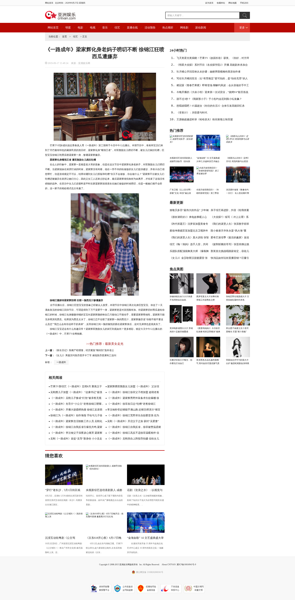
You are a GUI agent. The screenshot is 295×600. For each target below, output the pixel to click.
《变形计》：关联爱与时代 (192, 112)
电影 (80, 27)
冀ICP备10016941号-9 (186, 564)
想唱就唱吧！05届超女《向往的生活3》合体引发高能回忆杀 (211, 105)
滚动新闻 (200, 27)
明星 (68, 27)
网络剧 (184, 27)
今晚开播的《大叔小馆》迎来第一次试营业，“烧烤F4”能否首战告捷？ (212, 93)
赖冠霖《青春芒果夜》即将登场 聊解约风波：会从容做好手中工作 (213, 86)
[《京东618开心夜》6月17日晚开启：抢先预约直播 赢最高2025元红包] (104, 516)
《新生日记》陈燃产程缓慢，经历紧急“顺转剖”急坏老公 (84, 350)
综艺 (117, 27)
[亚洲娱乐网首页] (60, 15)
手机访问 (244, 3)
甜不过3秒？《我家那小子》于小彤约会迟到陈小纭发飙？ (209, 99)
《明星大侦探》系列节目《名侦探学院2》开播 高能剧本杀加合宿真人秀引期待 (212, 65)
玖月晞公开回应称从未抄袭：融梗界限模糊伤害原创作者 (209, 71)
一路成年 (61, 362)
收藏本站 (221, 3)
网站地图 (232, 3)
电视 (92, 27)
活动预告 (150, 27)
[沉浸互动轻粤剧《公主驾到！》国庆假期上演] (64, 516)
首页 (64, 36)
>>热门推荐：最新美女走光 (104, 343)
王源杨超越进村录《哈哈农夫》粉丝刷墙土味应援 (205, 119)
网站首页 (49, 3)
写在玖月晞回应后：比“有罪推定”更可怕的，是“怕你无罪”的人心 (212, 79)
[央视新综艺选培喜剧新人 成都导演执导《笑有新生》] (104, 469)
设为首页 (209, 3)
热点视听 (167, 27)
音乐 (105, 27)
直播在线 (132, 27)
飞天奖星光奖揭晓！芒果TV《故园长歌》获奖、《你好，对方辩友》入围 (213, 59)
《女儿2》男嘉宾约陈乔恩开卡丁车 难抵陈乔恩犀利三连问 (85, 355)
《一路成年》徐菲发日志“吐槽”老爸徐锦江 (131, 403)
